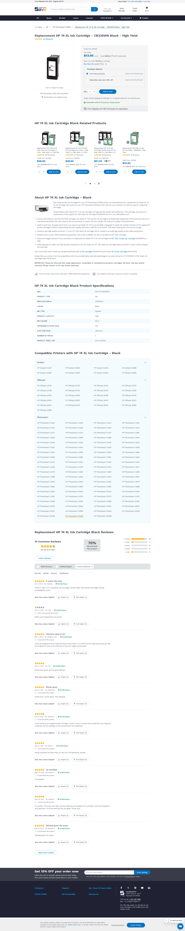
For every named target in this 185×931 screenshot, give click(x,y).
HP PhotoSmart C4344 (74, 447)
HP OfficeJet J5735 (129, 386)
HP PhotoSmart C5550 (131, 506)
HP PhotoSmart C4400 (131, 457)
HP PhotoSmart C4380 (46, 452)
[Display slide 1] (90, 183)
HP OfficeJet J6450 (101, 405)
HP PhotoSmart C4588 (131, 487)
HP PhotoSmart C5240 (131, 491)
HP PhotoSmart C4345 (102, 447)
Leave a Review (44, 558)
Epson (49, 18)
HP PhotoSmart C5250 (46, 496)
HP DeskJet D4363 (101, 373)
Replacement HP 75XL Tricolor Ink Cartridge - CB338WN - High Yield (134, 150)
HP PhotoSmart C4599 (46, 491)
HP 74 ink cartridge (84, 251)
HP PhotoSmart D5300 (102, 511)
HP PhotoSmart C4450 (46, 467)
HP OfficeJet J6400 (44, 400)
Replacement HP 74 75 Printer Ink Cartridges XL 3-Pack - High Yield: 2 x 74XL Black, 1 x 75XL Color (77, 150)
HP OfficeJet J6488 (44, 410)
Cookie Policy (72, 925)
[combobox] (74, 9)
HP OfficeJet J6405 (72, 400)
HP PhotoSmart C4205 (74, 423)
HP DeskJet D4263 (101, 368)
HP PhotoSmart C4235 (46, 428)
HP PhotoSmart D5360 (46, 516)
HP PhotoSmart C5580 (74, 511)
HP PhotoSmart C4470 (74, 467)
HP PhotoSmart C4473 (131, 467)
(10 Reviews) (48, 39)
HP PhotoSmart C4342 (131, 442)
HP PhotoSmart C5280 (46, 501)
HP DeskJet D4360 (72, 373)
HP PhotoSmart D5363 (106, 102)
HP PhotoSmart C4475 (46, 472)
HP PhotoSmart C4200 (46, 423)
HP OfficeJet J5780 (129, 390)
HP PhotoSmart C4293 (131, 438)
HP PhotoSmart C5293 (46, 506)
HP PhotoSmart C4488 (46, 477)
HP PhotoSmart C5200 (74, 491)
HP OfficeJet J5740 (72, 390)
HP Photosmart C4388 (74, 457)
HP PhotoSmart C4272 (46, 433)
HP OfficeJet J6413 (129, 400)
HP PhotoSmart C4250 (102, 428)
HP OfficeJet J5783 (44, 395)
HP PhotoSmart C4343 (46, 447)
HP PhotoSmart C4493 (74, 477)
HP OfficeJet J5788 (101, 395)
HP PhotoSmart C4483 (102, 472)
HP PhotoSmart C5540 (102, 506)
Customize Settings (117, 925)
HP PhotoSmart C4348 (131, 447)
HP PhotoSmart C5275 (131, 496)
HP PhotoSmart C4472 (102, 467)
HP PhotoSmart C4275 (102, 433)
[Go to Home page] (40, 9)
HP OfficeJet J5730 (101, 386)
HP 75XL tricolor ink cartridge (123, 238)
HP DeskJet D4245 (44, 368)
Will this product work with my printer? (54, 93)
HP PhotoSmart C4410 (46, 462)
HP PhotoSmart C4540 (74, 482)
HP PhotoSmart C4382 (74, 452)
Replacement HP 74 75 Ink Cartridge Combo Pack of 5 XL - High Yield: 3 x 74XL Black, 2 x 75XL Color (105, 150)
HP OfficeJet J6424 (72, 405)
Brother (62, 18)
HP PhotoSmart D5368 (102, 516)
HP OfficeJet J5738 (44, 390)
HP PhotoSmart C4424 (74, 462)
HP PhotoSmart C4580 (46, 487)
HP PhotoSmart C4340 (102, 442)
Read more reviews (46, 853)
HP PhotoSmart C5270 (74, 496)
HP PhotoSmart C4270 (131, 428)
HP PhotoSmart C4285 (74, 438)
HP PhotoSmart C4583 (74, 487)
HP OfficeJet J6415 (44, 405)
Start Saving (142, 872)
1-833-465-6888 (135, 1)
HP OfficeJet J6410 (101, 400)
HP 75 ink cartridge (119, 251)
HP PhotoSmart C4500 (131, 477)
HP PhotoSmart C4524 (46, 482)
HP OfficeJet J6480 (129, 405)
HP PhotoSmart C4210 (102, 423)
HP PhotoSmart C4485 (131, 472)
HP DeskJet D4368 (129, 373)
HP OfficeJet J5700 (44, 386)
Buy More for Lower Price (94, 64)
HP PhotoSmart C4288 (102, 438)
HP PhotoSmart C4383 (102, 452)
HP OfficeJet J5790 (129, 395)
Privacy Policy (129, 876)
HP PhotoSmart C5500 (74, 506)
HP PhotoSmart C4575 (131, 482)
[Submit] (94, 9)
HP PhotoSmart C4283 (46, 438)
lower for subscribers (119, 109)
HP (38, 18)
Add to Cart (54, 172)
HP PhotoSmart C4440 (131, 462)
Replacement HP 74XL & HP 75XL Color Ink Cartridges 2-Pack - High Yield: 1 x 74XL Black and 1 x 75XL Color (49, 150)
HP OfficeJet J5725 (72, 386)
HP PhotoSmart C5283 (74, 501)
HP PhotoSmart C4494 (102, 477)
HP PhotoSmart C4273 (74, 433)
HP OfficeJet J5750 (101, 390)
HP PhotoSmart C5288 (102, 501)
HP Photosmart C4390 (102, 457)
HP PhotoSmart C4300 (74, 442)
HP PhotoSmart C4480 (74, 472)
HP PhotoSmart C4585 (102, 487)
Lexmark (89, 18)
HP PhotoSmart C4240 (74, 428)
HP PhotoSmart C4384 (131, 452)
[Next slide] (99, 183)
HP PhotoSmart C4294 (46, 442)
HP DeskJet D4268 (129, 368)
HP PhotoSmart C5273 (102, 496)
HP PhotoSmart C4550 (102, 482)
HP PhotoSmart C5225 (102, 491)
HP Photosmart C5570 (46, 511)
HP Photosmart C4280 (130, 433)
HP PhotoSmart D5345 (131, 511)
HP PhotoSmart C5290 (131, 501)
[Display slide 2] (94, 183)
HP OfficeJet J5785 (72, 395)
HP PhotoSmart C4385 (46, 457)
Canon (75, 18)
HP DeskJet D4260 (72, 368)
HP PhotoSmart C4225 (131, 423)
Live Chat (147, 1)
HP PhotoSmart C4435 (102, 462)
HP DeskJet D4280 (44, 373)
